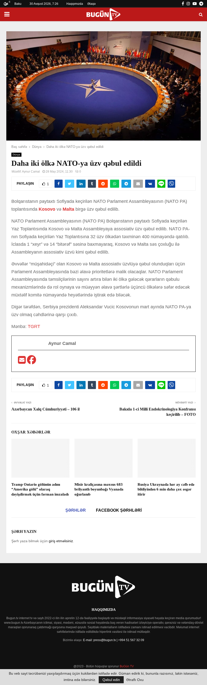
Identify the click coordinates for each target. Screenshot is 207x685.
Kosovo (47, 209)
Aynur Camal (31, 171)
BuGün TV (127, 666)
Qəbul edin (111, 680)
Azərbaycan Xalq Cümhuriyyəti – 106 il (45, 409)
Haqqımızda (74, 4)
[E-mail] (22, 361)
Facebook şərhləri (119, 510)
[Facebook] (31, 361)
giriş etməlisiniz (61, 541)
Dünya (16, 154)
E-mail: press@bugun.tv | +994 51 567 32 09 (113, 640)
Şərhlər (75, 510)
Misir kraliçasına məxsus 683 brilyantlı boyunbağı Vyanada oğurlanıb (98, 489)
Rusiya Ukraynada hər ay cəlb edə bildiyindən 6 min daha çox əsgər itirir (166, 489)
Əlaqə (91, 4)
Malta (68, 209)
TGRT (34, 326)
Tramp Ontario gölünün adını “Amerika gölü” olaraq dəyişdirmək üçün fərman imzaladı (40, 489)
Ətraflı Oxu (135, 679)
